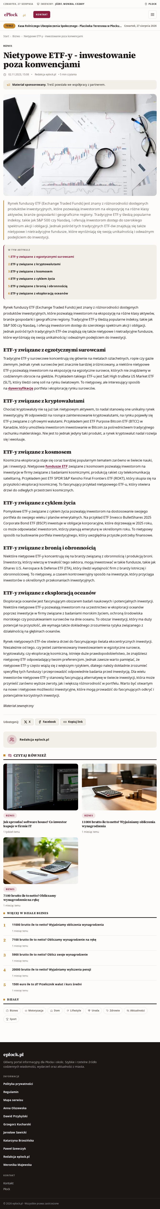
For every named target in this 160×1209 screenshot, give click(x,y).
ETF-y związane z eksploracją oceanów (39, 293)
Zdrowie (115, 1010)
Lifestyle (75, 1010)
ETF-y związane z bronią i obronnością (39, 286)
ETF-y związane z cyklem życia (33, 278)
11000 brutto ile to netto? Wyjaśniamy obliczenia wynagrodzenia (58, 925)
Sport (13, 1019)
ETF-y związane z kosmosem (31, 271)
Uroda (95, 1010)
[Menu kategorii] (152, 14)
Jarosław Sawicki (14, 1132)
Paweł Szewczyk (14, 1148)
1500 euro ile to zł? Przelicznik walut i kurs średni (47, 984)
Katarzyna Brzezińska (18, 1140)
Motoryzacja (35, 1010)
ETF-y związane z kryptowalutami (35, 264)
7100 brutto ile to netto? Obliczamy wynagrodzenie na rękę (54, 940)
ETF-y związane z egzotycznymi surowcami (42, 256)
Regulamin (11, 1092)
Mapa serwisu (13, 1100)
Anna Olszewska (14, 1108)
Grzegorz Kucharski (17, 1124)
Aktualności (137, 1010)
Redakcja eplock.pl (45, 74)
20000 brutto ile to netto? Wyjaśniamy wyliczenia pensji (51, 969)
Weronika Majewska (17, 1165)
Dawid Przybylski (15, 1116)
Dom (57, 1010)
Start (6, 36)
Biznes (16, 36)
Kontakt (42, 14)
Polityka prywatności (18, 1084)
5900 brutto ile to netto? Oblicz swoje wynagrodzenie (50, 954)
